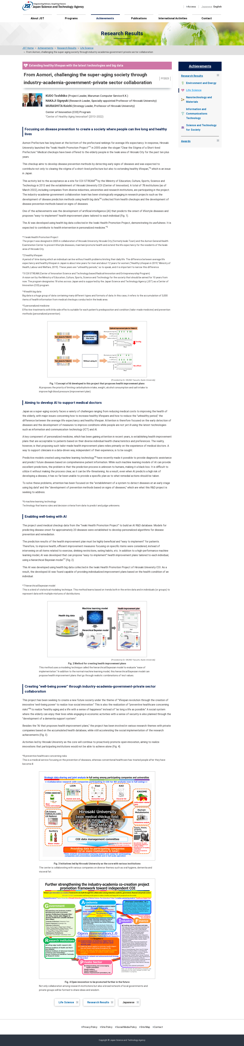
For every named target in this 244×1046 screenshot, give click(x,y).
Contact (207, 18)
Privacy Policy (90, 1027)
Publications (139, 18)
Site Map (145, 1027)
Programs (71, 18)
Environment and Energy (201, 83)
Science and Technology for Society (201, 127)
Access (192, 6)
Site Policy (106, 1027)
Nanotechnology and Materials (199, 99)
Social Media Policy (126, 1027)
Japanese (206, 6)
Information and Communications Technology (196, 114)
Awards (186, 141)
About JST (37, 18)
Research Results (98, 1002)
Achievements (105, 18)
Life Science (66, 1002)
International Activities (173, 18)
